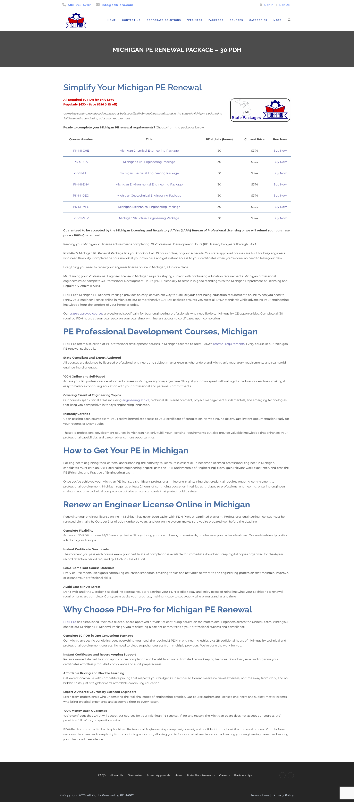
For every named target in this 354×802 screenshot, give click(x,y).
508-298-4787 (79, 5)
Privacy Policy (283, 795)
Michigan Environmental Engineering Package (149, 184)
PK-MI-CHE (81, 150)
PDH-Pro (69, 622)
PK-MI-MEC (81, 207)
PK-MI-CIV (81, 162)
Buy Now (280, 150)
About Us (117, 775)
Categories (258, 20)
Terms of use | (261, 795)
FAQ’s (102, 775)
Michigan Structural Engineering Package (149, 218)
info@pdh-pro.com (117, 5)
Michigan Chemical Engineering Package (149, 150)
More (277, 20)
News (178, 775)
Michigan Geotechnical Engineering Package (149, 195)
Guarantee (135, 775)
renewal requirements (229, 344)
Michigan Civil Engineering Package (149, 162)
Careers (224, 775)
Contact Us (131, 20)
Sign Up (284, 4)
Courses (236, 20)
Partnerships (243, 775)
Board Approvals (158, 775)
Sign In (268, 4)
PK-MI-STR (81, 218)
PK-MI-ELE (81, 173)
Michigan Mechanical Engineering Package (149, 207)
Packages (216, 20)
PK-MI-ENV (81, 184)
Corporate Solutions (164, 20)
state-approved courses (86, 313)
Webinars (194, 20)
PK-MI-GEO (81, 195)
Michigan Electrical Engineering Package (149, 173)
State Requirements (200, 775)
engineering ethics (136, 400)
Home (112, 20)
